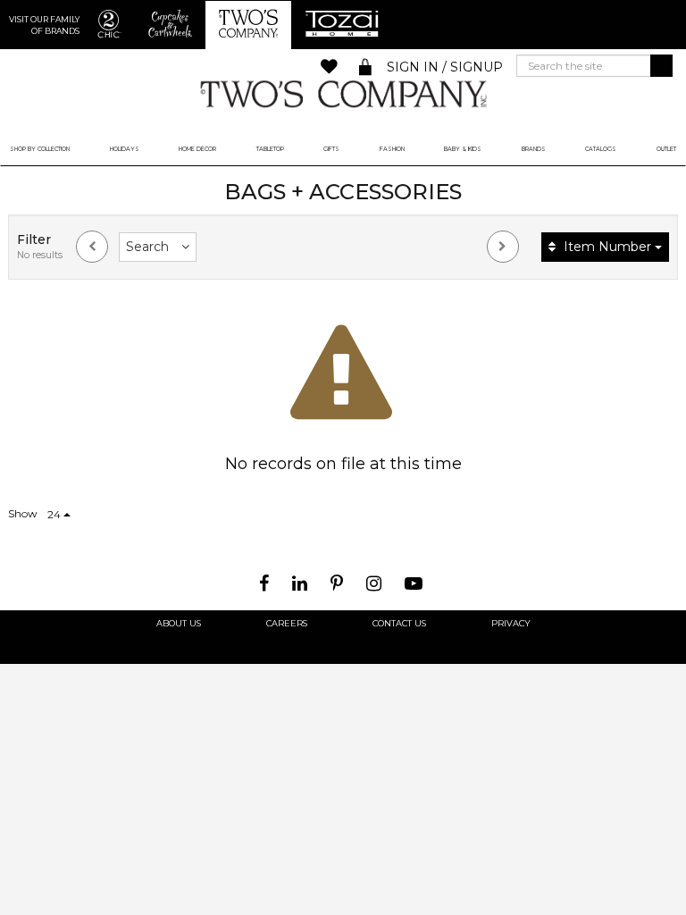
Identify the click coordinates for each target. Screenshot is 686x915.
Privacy (511, 623)
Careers (286, 623)
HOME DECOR (197, 149)
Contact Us (399, 623)
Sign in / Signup (445, 67)
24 (55, 514)
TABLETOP (270, 149)
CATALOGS (600, 149)
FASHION (392, 149)
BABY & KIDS (462, 149)
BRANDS (534, 149)
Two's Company (343, 93)
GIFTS (331, 149)
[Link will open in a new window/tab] (266, 583)
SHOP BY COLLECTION (40, 149)
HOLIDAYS (124, 149)
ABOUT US (178, 623)
